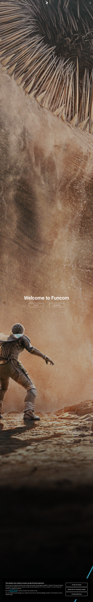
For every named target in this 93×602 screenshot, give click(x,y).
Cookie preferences (76, 594)
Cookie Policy (13, 590)
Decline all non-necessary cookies (77, 589)
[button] (90, 3)
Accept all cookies (76, 584)
